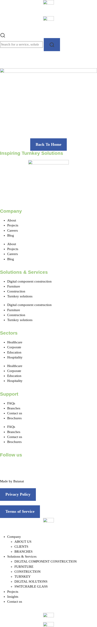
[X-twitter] (17, 467)
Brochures (14, 418)
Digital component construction (29, 281)
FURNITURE (23, 566)
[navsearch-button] (2, 35)
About (11, 220)
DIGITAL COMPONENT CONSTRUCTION (45, 561)
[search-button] (52, 44)
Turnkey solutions (19, 296)
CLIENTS (21, 546)
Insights (12, 596)
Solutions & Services (22, 556)
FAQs (11, 403)
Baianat (18, 481)
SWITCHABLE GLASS (31, 586)
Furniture (13, 286)
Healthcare (14, 342)
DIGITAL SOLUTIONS (30, 581)
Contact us (14, 413)
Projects (12, 225)
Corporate (14, 347)
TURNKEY (22, 576)
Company (14, 536)
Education (14, 352)
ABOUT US (22, 541)
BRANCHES (23, 551)
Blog (10, 235)
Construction (16, 291)
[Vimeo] (54, 467)
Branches (13, 408)
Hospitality (15, 357)
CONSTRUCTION (27, 571)
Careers (12, 230)
